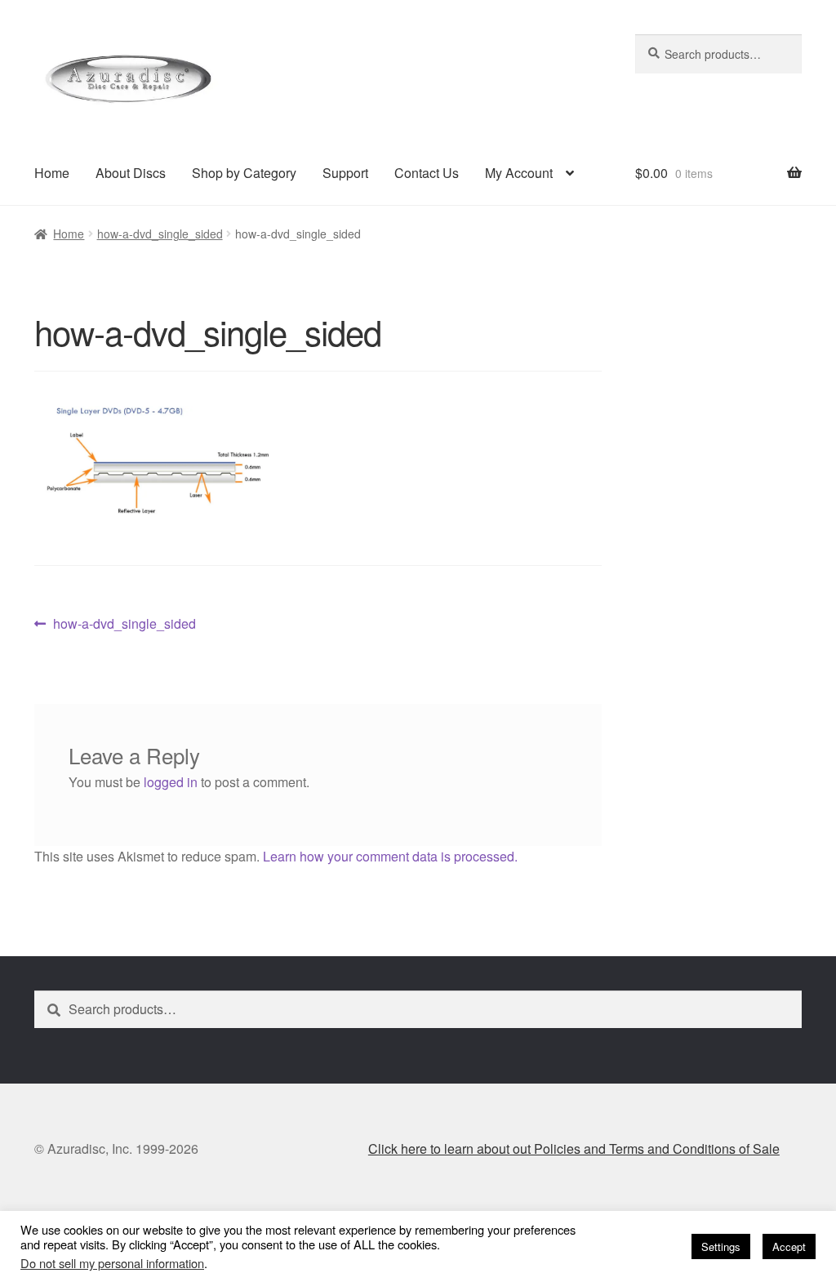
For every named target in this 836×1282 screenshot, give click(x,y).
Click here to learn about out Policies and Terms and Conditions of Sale (574, 1148)
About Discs (131, 172)
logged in (171, 781)
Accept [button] (789, 1246)
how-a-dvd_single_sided (160, 233)
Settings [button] (720, 1246)
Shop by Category (244, 172)
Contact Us (426, 172)
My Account (519, 172)
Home (51, 172)
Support (345, 172)
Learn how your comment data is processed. (390, 856)
